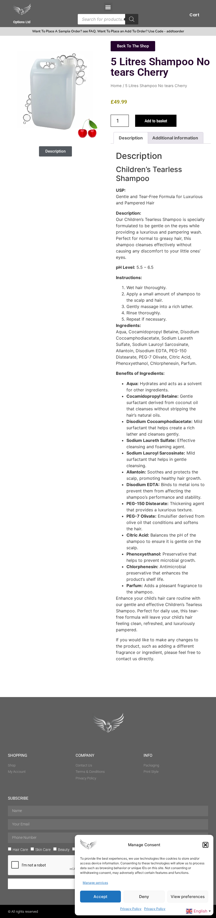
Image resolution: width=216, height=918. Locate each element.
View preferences (188, 896)
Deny (144, 896)
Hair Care (20, 850)
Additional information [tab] (175, 137)
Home (116, 85)
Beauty (64, 850)
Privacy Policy (130, 909)
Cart (194, 15)
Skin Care (43, 850)
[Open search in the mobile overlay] (108, 19)
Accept (100, 896)
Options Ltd (21, 22)
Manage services (95, 883)
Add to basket (156, 121)
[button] (205, 845)
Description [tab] (131, 137)
